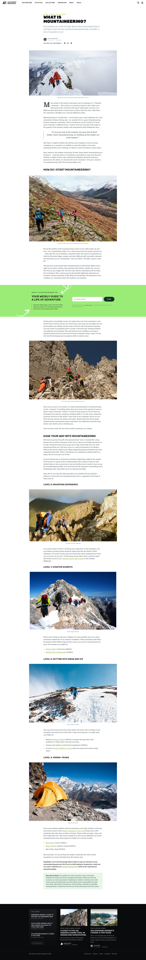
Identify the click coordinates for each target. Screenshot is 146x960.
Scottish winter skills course (73, 558)
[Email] (71, 43)
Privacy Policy (88, 305)
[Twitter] (67, 43)
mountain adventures (69, 867)
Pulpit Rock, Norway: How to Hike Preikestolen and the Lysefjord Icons (41, 925)
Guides (45, 14)
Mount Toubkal (59, 739)
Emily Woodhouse (52, 38)
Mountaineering (61, 14)
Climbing (52, 14)
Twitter (101, 953)
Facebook (95, 953)
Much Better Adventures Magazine (38, 953)
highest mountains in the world (73, 831)
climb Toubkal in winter (63, 748)
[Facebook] (64, 43)
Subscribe (114, 953)
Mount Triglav (51, 649)
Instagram (107, 953)
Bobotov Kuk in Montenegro (56, 652)
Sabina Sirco (67, 943)
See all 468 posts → (37, 943)
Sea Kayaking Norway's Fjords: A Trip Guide (42, 935)
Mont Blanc (50, 843)
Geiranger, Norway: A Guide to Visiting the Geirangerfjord (42, 915)
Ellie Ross (97, 945)
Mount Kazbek (51, 846)
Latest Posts (87, 953)
